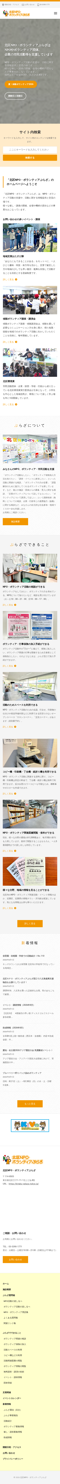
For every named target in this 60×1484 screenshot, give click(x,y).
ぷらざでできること (12, 1333)
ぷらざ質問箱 (9, 1295)
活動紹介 (8, 1421)
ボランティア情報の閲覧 (15, 1366)
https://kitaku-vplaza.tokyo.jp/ (24, 1184)
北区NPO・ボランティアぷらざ (33, 1477)
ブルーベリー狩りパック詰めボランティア (22, 1073)
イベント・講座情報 (13, 1377)
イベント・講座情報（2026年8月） (19, 1005)
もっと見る (29, 1103)
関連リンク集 (10, 1323)
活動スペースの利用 (13, 1350)
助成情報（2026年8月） (14, 1028)
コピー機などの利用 (13, 1355)
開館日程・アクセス (12, 5)
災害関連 (7, 1392)
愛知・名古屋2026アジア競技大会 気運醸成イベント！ (28, 1050)
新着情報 (7, 1404)
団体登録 (8, 1383)
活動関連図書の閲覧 (13, 1360)
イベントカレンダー (12, 1398)
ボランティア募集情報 (14, 1426)
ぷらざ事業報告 (11, 1415)
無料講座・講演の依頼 (14, 1372)
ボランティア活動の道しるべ (17, 1306)
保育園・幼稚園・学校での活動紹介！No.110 (23, 956)
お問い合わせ (30, 5)
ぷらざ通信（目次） (13, 1410)
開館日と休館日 (15, 96)
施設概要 (15, 521)
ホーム (6, 1283)
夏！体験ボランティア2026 (20, 84)
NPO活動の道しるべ (13, 1301)
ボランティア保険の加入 (15, 1344)
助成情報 (8, 1437)
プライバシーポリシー (13, 1459)
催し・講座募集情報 (13, 1432)
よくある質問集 (11, 1318)
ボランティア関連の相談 (15, 1338)
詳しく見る (8, 279)
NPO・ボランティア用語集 (16, 1312)
